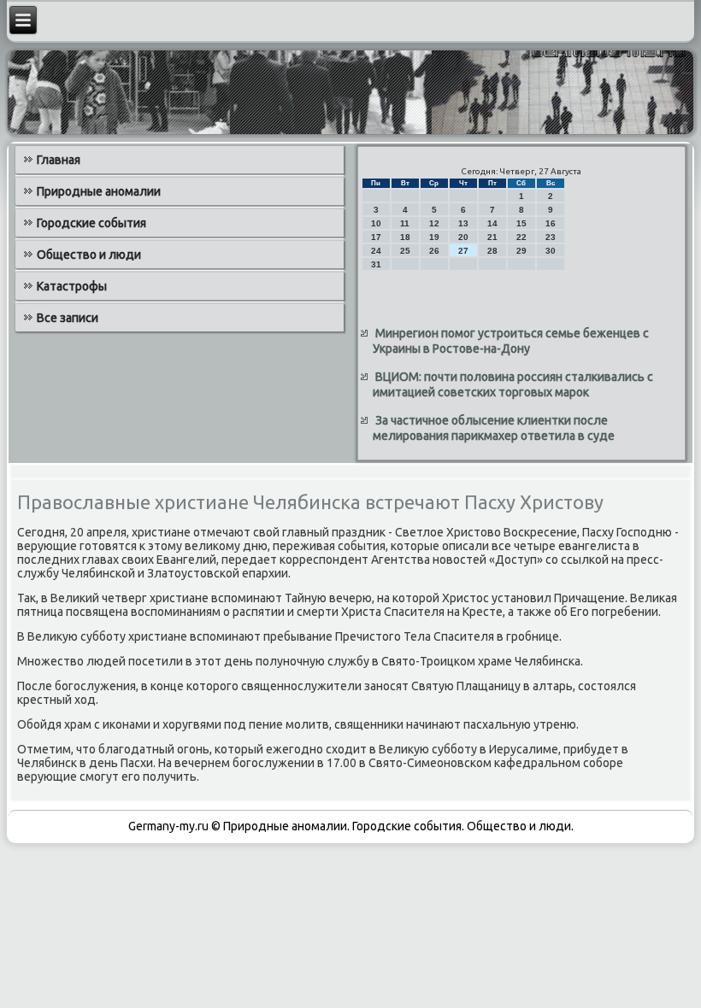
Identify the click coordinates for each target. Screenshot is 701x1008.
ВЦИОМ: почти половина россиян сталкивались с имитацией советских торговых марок (513, 384)
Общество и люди (89, 254)
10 (376, 223)
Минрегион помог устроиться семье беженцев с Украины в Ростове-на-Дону (511, 340)
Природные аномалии (99, 191)
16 (550, 223)
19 (434, 237)
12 (434, 223)
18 (405, 237)
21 (492, 237)
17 (376, 237)
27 (463, 250)
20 (463, 237)
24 (376, 250)
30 (550, 250)
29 (521, 250)
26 (434, 250)
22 (521, 237)
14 (492, 223)
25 (405, 250)
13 (463, 223)
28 (492, 250)
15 (521, 223)
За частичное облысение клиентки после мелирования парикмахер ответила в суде (494, 427)
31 (376, 264)
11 (404, 223)
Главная (58, 160)
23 (550, 237)
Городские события (91, 223)
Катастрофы (72, 286)
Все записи (67, 318)
